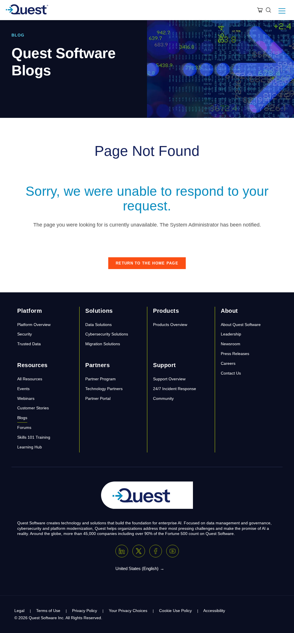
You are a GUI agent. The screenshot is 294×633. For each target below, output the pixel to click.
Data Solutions (98, 324)
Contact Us (231, 373)
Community (163, 398)
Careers (228, 363)
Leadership (231, 334)
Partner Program (100, 379)
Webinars (25, 398)
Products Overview (170, 324)
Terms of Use (48, 610)
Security (24, 334)
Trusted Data (29, 344)
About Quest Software (241, 324)
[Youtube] (172, 551)
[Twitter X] (138, 551)
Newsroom (230, 344)
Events (23, 388)
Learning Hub (29, 447)
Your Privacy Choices (128, 610)
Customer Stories (33, 408)
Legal (19, 610)
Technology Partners (104, 388)
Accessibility (214, 610)
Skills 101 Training (33, 437)
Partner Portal (98, 398)
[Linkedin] (121, 551)
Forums (24, 427)
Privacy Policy (84, 610)
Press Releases (235, 353)
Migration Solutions (102, 344)
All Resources (29, 379)
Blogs (22, 417)
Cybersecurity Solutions (106, 334)
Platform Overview (34, 324)
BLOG (17, 35)
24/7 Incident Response (174, 388)
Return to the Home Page (147, 263)
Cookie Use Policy (175, 610)
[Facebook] (155, 551)
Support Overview (169, 379)
